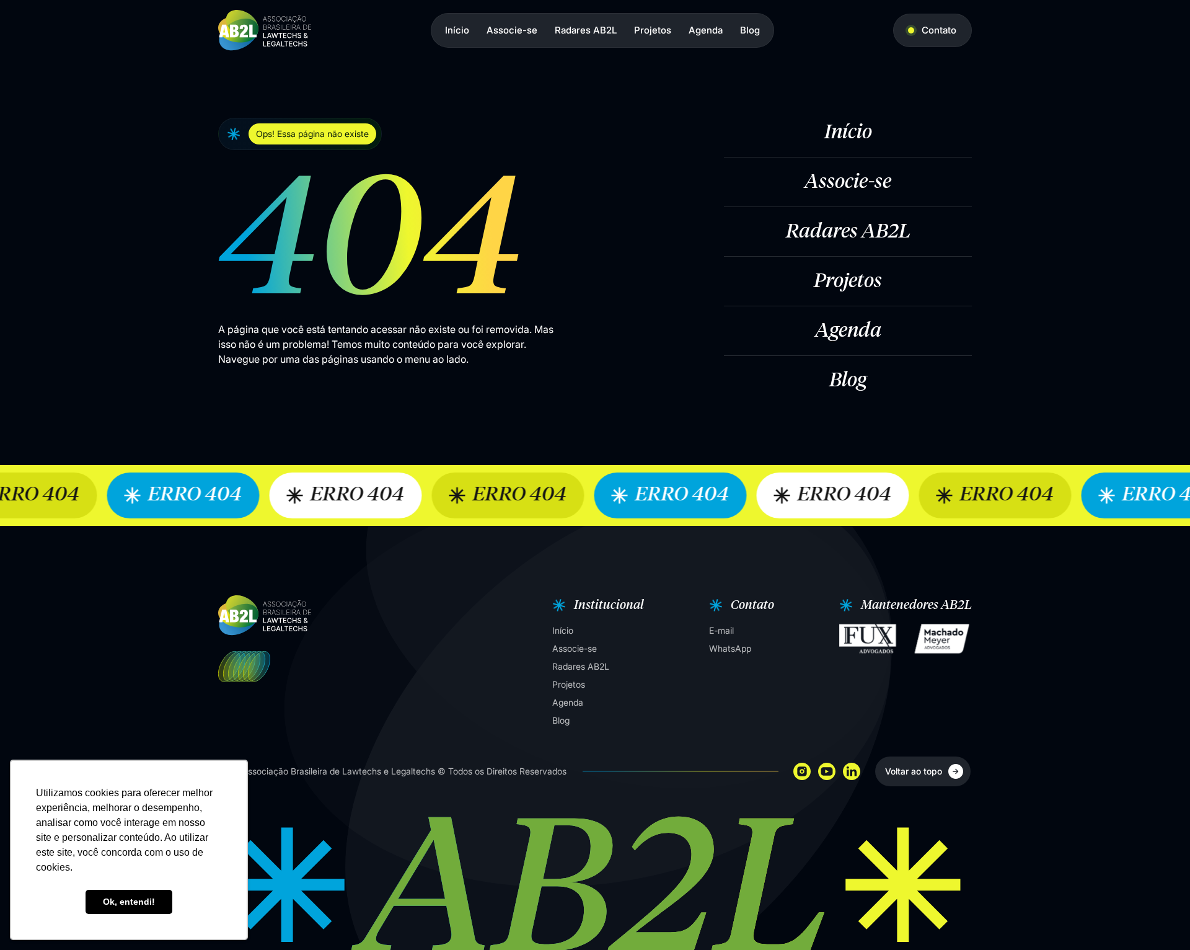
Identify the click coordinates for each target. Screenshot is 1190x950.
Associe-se (512, 30)
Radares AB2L (586, 30)
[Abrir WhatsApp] (1159, 919)
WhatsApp (730, 648)
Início (457, 30)
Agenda (706, 30)
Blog (750, 30)
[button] (596, 605)
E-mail (721, 630)
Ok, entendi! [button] (129, 902)
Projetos (652, 30)
